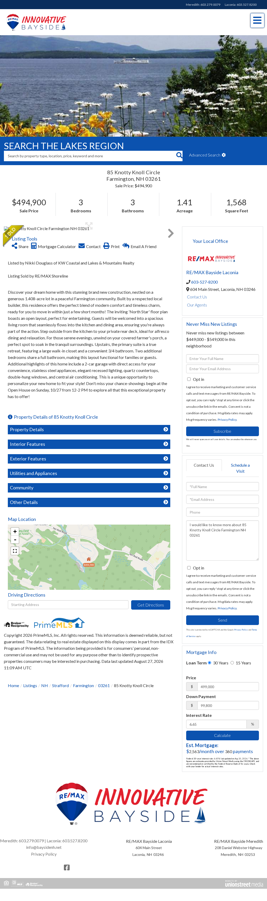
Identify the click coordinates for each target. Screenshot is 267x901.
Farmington (83, 692)
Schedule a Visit (240, 474)
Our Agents (197, 311)
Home (13, 692)
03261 (104, 692)
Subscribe (222, 437)
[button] (179, 163)
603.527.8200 (247, 5)
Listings (30, 692)
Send (222, 626)
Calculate (222, 742)
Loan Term (196, 669)
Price (191, 684)
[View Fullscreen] (15, 558)
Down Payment (201, 703)
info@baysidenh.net (44, 854)
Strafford (60, 692)
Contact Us (197, 303)
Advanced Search (204, 161)
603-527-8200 (204, 288)
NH (44, 692)
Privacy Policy (227, 426)
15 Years (243, 669)
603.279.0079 (210, 5)
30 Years (220, 669)
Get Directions (150, 611)
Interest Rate (199, 721)
